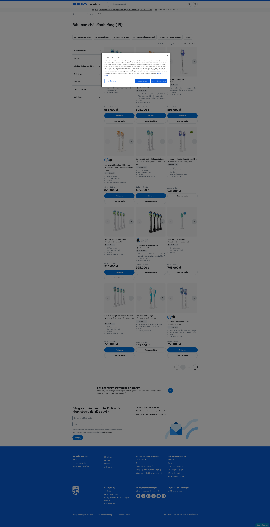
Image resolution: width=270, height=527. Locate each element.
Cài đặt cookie (111, 81)
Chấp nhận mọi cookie (159, 81)
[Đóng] (167, 55)
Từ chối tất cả (142, 81)
